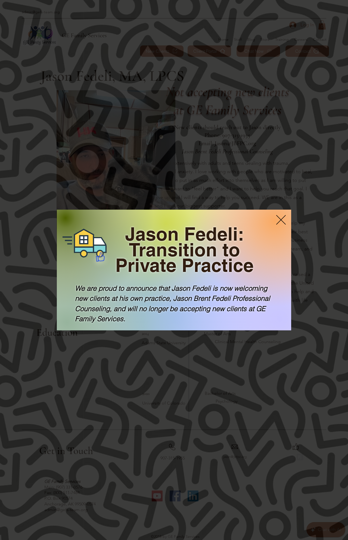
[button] (281, 220)
